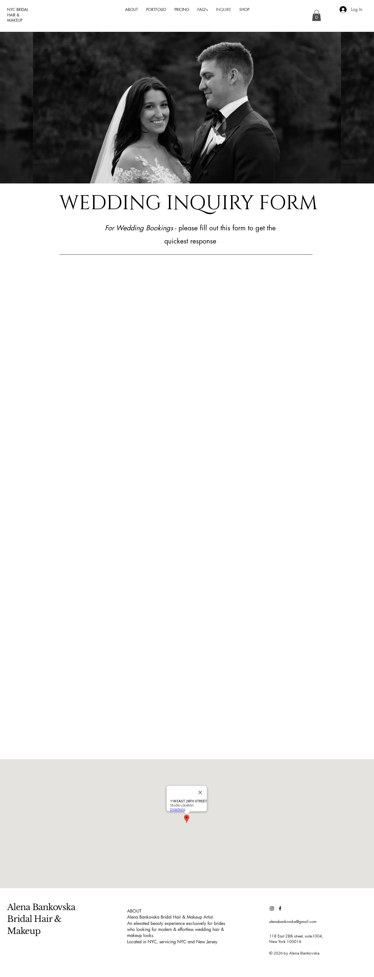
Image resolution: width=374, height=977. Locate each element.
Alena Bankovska (42, 907)
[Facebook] (280, 908)
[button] (316, 15)
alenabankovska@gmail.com (293, 921)
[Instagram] (272, 908)
